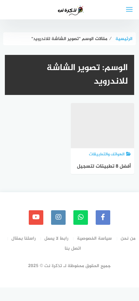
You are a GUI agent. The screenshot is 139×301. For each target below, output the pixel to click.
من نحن (128, 238)
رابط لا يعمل (56, 238)
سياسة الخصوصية (94, 238)
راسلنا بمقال (23, 238)
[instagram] (58, 217)
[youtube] (36, 217)
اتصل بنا (73, 248)
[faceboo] (103, 217)
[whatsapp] (80, 217)
